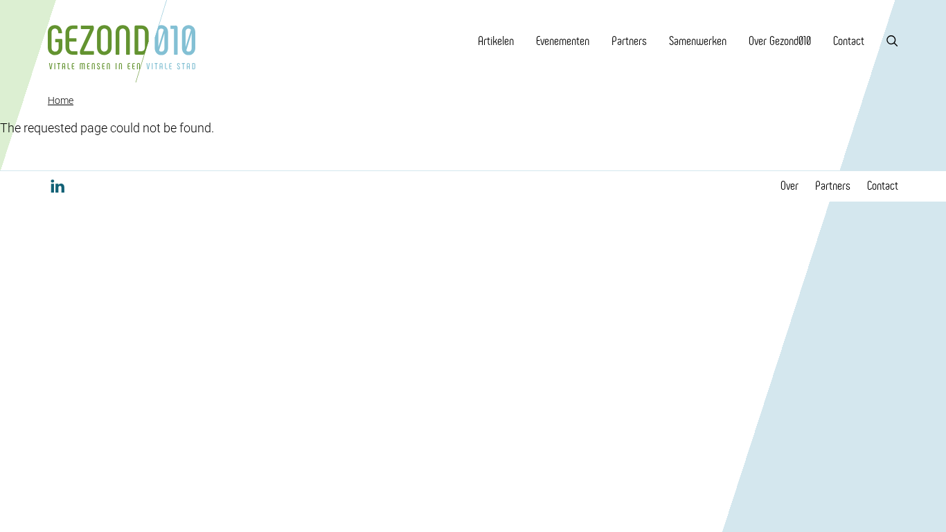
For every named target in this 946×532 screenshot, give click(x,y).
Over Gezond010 (780, 40)
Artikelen (496, 40)
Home (60, 100)
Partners (629, 40)
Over (789, 185)
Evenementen (562, 40)
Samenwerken (697, 40)
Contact (848, 40)
